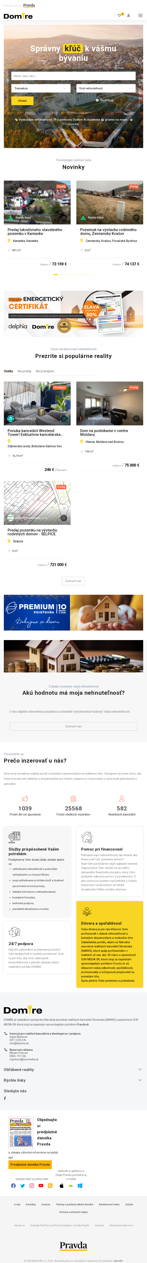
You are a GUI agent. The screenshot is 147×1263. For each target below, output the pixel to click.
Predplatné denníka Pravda (30, 1164)
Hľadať (22, 100)
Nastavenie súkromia (121, 1225)
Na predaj (24, 371)
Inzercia (46, 1204)
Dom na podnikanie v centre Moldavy (104, 432)
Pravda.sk (119, 963)
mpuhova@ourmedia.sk (24, 1059)
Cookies (99, 1225)
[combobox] (73, 76)
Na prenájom (45, 371)
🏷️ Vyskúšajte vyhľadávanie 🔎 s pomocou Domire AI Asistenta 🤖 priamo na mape (70, 119)
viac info (118, 1261)
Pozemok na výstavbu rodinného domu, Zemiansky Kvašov (108, 231)
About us (19, 1225)
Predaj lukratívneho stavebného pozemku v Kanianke (35, 231)
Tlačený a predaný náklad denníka (74, 1204)
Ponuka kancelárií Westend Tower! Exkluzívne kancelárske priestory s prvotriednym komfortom (34, 432)
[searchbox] (73, 76)
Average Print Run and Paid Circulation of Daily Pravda (59, 1225)
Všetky (8, 371)
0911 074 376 (18, 1040)
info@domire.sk (19, 1043)
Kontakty (31, 1204)
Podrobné (107, 100)
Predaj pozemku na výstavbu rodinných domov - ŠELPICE (32, 532)
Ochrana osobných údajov (73, 1212)
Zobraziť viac (73, 581)
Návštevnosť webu (109, 1204)
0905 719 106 (18, 1056)
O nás (17, 1204)
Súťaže (129, 1204)
